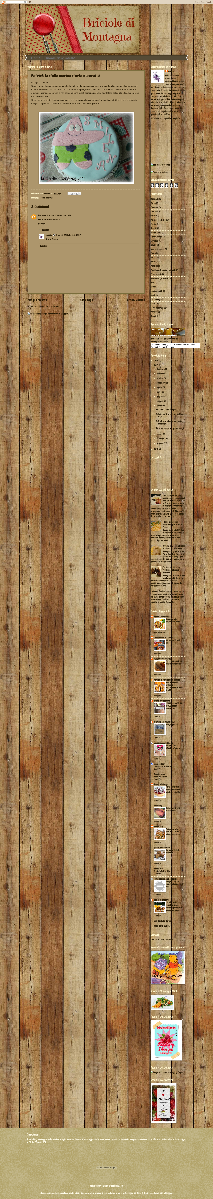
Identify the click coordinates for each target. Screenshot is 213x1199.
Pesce (153, 261)
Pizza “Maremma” (161, 776)
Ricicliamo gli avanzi (160, 278)
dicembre (161, 369)
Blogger (168, 1193)
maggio (160, 401)
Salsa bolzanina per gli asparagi (170, 428)
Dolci (153, 215)
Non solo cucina (157, 249)
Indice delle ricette (60, 58)
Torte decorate (47, 197)
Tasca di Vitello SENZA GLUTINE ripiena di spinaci (173, 832)
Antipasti (155, 199)
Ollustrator (148, 1193)
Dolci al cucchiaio (158, 220)
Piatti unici (155, 266)
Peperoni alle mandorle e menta (173, 620)
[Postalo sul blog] (71, 193)
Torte (153, 303)
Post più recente (37, 300)
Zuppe (153, 316)
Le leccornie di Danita (163, 637)
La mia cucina (156, 236)
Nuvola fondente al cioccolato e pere (168, 591)
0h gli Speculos (172, 724)
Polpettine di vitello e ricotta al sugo (170, 415)
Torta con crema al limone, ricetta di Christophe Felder (173, 789)
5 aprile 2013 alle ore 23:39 (59, 215)
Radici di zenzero (161, 900)
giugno (160, 396)
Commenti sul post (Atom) (48, 306)
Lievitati (154, 241)
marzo (160, 434)
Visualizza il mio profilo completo (165, 118)
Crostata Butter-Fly (162, 871)
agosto (160, 387)
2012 (156, 449)
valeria (49, 235)
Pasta (153, 257)
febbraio (161, 438)
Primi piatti (156, 274)
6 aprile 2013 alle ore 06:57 (68, 235)
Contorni (154, 211)
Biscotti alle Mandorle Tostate (173, 746)
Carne (153, 203)
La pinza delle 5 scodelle (172, 851)
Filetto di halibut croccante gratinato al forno (172, 524)
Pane (153, 253)
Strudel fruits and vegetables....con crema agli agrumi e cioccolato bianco (174, 906)
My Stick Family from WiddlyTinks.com (106, 1186)
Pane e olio (158, 826)
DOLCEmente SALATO (162, 658)
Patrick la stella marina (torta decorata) (169, 422)
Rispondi (41, 223)
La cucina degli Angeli (163, 743)
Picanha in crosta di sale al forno (174, 809)
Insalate (154, 232)
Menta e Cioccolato (162, 700)
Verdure (154, 312)
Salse (153, 287)
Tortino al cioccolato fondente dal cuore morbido (171, 570)
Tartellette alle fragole (166, 409)
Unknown (42, 215)
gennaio (160, 443)
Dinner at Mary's (161, 784)
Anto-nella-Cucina (162, 926)
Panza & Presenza (161, 616)
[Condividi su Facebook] (77, 193)
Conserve (154, 207)
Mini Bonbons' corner (163, 921)
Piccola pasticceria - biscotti (163, 270)
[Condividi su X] (74, 193)
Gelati (153, 228)
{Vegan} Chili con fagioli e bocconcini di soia (174, 884)
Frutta (153, 224)
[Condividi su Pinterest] (80, 193)
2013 (156, 365)
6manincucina (159, 774)
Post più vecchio (135, 300)
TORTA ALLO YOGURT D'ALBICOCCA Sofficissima (174, 706)
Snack (153, 295)
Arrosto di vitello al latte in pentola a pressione (174, 547)
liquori (153, 245)
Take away (155, 299)
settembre (161, 383)
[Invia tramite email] (69, 193)
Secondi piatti (157, 291)
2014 (156, 360)
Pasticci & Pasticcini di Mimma (167, 680)
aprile (159, 405)
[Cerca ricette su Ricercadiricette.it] (160, 165)
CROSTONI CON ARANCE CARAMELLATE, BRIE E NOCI (174, 686)
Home (35, 58)
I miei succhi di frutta (162, 766)
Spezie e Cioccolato (162, 847)
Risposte (45, 230)
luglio (159, 392)
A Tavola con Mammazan (164, 722)
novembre (161, 373)
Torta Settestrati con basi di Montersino (174, 662)
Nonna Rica (158, 868)
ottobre (160, 378)
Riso (152, 282)
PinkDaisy (158, 805)
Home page (86, 300)
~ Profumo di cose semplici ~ (166, 879)
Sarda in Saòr (159, 764)
